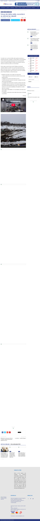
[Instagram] (37, 1)
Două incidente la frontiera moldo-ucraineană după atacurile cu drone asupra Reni (12, 454)
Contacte (16, 7)
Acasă (1, 10)
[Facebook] (36, 1)
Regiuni (4, 10)
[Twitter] (38, 1)
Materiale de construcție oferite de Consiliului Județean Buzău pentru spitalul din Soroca (7, 439)
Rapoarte (23, 7)
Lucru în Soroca (28, 7)
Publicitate (12, 7)
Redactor (4, 17)
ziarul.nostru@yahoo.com (20, 515)
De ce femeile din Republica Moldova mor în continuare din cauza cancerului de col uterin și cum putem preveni (4, 454)
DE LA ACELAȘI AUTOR (15, 444)
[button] (38, 8)
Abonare (20, 7)
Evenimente (3, 7)
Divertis (8, 7)
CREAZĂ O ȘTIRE (17, 470)
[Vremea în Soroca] (30, 90)
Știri (1, 451)
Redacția (33, 7)
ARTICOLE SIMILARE (5, 444)
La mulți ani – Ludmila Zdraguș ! (20, 438)
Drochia (8, 10)
